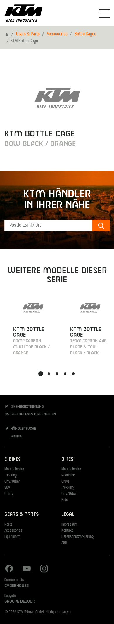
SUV (7, 488)
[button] (40, 373)
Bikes (67, 459)
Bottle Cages (85, 34)
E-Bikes (12, 459)
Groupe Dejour (19, 601)
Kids (64, 500)
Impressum (69, 524)
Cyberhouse (16, 585)
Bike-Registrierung (26, 406)
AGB (64, 543)
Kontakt (67, 530)
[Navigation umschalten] (104, 13)
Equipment (12, 537)
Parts (8, 524)
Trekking (10, 475)
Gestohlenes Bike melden (32, 414)
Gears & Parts (28, 34)
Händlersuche (22, 428)
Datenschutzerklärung (77, 537)
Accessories (57, 34)
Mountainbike (14, 469)
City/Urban (12, 481)
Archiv (16, 436)
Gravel (65, 481)
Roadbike (68, 475)
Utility (8, 494)
